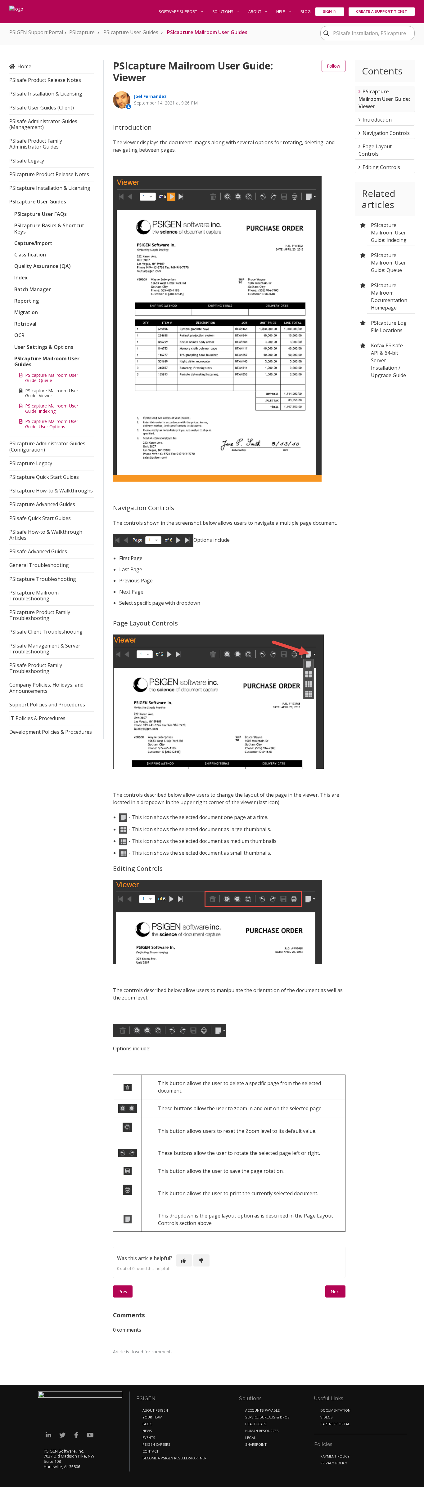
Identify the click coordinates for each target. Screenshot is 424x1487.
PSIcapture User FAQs (40, 214)
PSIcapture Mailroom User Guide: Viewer (51, 393)
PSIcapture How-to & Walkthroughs (51, 490)
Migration (26, 312)
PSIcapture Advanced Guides (42, 504)
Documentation (335, 1410)
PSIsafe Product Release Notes (45, 80)
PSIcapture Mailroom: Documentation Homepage (389, 296)
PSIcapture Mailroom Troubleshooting (34, 595)
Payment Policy (335, 1456)
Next (335, 1291)
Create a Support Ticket (381, 11)
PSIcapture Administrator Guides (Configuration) (47, 446)
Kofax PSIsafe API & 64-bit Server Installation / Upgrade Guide (388, 360)
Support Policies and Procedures (47, 704)
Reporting (26, 300)
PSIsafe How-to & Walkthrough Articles (45, 534)
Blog (305, 11)
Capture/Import (33, 243)
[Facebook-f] (76, 1435)
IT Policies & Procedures (37, 718)
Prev (122, 1291)
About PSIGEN (155, 1410)
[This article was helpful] (184, 1260)
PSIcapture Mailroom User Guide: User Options (51, 424)
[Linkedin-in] (48, 1435)
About (255, 11)
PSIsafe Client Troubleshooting (46, 631)
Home (24, 66)
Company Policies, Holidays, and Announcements (46, 687)
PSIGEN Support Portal (36, 32)
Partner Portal (335, 1424)
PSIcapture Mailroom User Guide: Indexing (51, 408)
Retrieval (25, 323)
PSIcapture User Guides (130, 32)
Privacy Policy (333, 1463)
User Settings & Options (43, 347)
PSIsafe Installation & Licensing (45, 93)
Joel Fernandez (150, 96)
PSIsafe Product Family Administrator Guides (35, 143)
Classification (30, 254)
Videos (326, 1417)
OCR (19, 335)
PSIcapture (82, 32)
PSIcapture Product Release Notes (49, 174)
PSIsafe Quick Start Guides (40, 518)
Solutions (223, 11)
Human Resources (262, 1430)
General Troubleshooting (39, 565)
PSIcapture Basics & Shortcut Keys (49, 228)
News (147, 1430)
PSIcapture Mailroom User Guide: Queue (51, 377)
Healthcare (256, 1424)
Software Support (178, 11)
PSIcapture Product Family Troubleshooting (39, 615)
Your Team (152, 1417)
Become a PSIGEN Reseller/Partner (174, 1458)
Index (21, 277)
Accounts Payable (262, 1410)
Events (148, 1437)
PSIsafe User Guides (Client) (41, 107)
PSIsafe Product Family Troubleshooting (35, 668)
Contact (150, 1451)
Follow (333, 66)
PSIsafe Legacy (26, 160)
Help (281, 11)
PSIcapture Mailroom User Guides (207, 32)
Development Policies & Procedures (50, 731)
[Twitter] (62, 1435)
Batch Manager (32, 289)
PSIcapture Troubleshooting (42, 579)
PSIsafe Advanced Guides (38, 551)
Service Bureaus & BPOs (267, 1417)
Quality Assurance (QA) (42, 266)
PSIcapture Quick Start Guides (44, 477)
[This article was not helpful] (201, 1260)
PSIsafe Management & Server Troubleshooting (44, 648)
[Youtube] (90, 1435)
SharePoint (256, 1444)
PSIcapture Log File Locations (389, 326)
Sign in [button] (329, 11)
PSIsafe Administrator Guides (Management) (43, 124)
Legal (250, 1437)
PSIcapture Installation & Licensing (49, 188)
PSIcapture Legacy (30, 463)
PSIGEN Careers (156, 1444)
